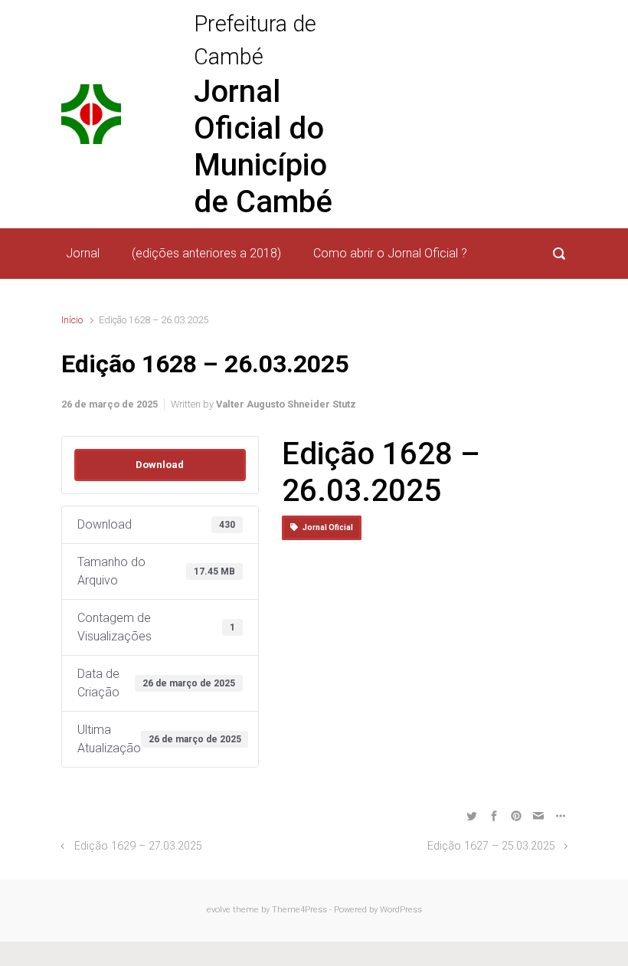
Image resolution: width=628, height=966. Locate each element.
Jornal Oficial (325, 527)
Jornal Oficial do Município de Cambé (263, 147)
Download (160, 464)
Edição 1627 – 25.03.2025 (491, 846)
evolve (219, 910)
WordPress (401, 910)
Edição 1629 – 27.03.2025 (138, 846)
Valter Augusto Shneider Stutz (286, 404)
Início (72, 320)
